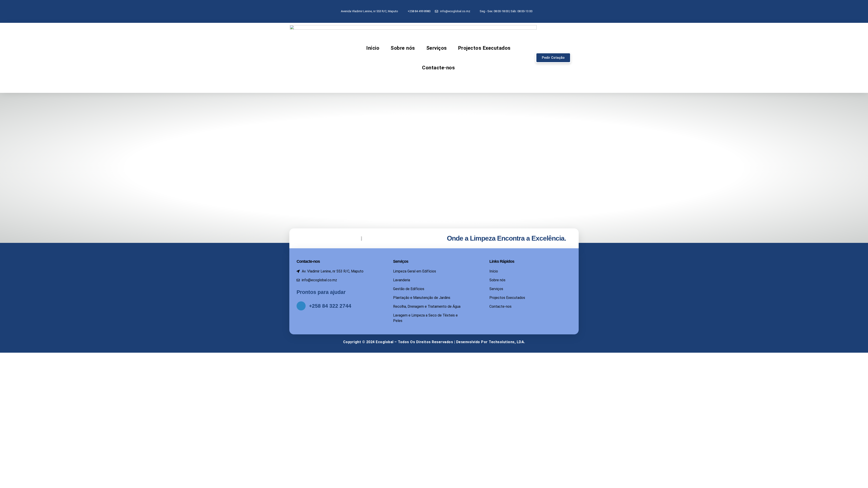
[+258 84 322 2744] (301, 305)
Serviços (436, 48)
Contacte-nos (438, 67)
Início (372, 48)
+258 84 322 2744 (330, 306)
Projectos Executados (484, 48)
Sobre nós (403, 48)
